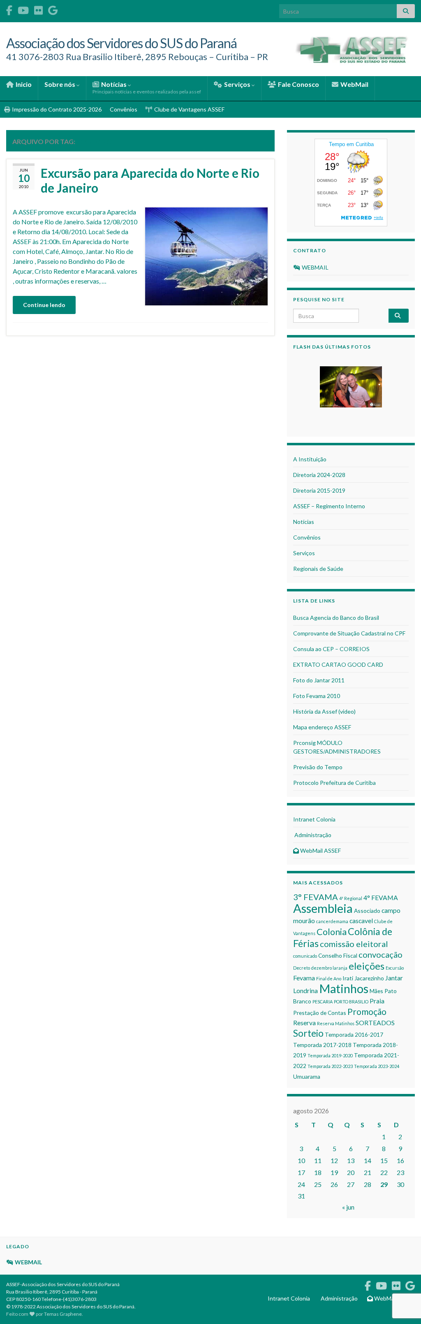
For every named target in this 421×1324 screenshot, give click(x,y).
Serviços (237, 84)
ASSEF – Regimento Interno (329, 506)
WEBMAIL (314, 267)
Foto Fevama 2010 (316, 695)
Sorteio (308, 1033)
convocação (380, 954)
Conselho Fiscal (337, 955)
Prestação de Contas (319, 1012)
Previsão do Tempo (317, 766)
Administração (312, 834)
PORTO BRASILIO (351, 1001)
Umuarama (306, 1076)
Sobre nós (60, 84)
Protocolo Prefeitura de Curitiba (334, 782)
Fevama (304, 978)
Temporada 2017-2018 (322, 1044)
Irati (347, 978)
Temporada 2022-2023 (330, 1066)
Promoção (366, 1011)
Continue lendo (44, 304)
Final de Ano (328, 978)
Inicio (23, 84)
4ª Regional (350, 898)
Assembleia (323, 908)
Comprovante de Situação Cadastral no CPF (349, 633)
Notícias (147, 87)
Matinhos (343, 988)
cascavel (361, 920)
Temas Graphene (63, 1314)
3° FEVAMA (315, 897)
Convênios (123, 109)
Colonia (332, 931)
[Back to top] (402, 1275)
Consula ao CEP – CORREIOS (331, 648)
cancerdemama (332, 921)
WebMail (353, 84)
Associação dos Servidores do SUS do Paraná (121, 43)
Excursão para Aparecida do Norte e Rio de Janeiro (150, 180)
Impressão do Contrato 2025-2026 (56, 109)
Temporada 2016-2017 (354, 1034)
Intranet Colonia (314, 819)
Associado (367, 910)
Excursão (395, 967)
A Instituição (309, 459)
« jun (348, 1207)
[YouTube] (23, 9)
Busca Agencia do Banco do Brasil (336, 617)
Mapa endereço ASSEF (322, 727)
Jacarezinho (369, 978)
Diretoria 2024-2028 (319, 474)
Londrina (305, 990)
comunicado (305, 956)
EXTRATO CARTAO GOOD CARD (338, 664)
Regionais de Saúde (318, 568)
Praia (377, 1001)
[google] (53, 9)
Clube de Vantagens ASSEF (188, 109)
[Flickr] (38, 9)
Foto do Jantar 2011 (319, 680)
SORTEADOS (375, 1022)
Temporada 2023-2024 (376, 1066)
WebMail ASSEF (320, 850)
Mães (376, 990)
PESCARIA (322, 1001)
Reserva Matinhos (335, 1023)
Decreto (301, 967)
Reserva (304, 1022)
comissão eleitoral (354, 944)
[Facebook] (9, 9)
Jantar (394, 978)
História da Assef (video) (324, 711)
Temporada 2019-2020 (330, 1055)
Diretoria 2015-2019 (319, 490)
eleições (366, 966)
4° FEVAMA (380, 897)
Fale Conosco (298, 84)
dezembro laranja (329, 967)
